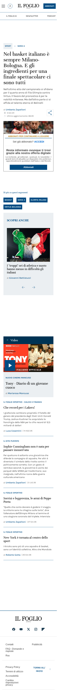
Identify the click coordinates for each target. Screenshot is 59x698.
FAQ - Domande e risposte (15, 649)
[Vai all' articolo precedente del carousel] (23, 285)
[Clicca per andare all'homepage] (28, 618)
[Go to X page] (28, 628)
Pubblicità (37, 644)
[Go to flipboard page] (43, 628)
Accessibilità (12, 675)
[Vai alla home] (28, 6)
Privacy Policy (13, 666)
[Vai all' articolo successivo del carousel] (33, 285)
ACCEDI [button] (39, 141)
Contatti (9, 644)
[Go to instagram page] (35, 628)
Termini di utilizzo (14, 671)
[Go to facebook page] (13, 628)
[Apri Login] (10, 6)
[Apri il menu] (3, 6)
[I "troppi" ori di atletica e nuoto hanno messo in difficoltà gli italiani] (28, 244)
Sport (8, 46)
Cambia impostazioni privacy (12, 682)
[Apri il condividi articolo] (50, 113)
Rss (8, 655)
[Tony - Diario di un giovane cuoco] (28, 356)
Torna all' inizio (39, 669)
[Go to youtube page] (21, 628)
